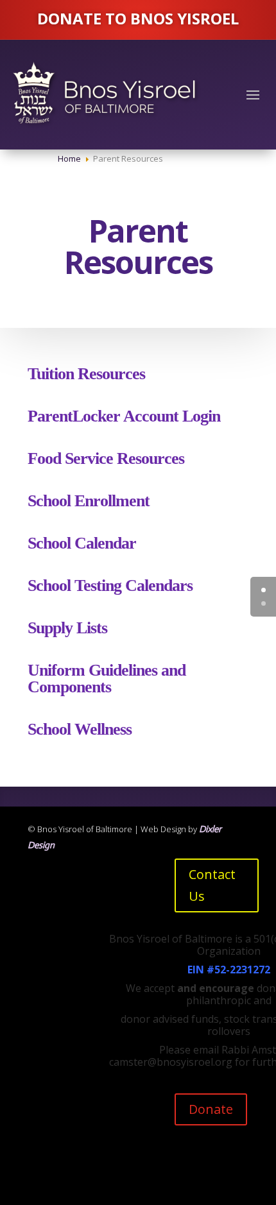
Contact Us (212, 885)
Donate (211, 1109)
